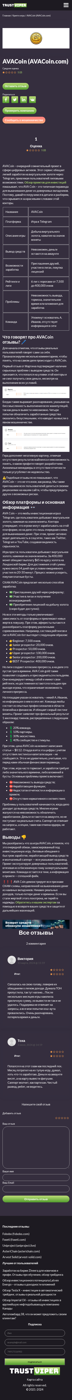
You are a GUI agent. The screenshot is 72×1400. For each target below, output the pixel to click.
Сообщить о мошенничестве (24, 120)
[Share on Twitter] (15, 100)
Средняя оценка (11, 68)
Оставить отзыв (15, 86)
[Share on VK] (33, 100)
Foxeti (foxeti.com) (14, 1239)
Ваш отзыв (9, 1123)
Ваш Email (8, 1182)
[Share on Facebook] (7, 100)
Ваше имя (8, 1171)
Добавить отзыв (12, 1113)
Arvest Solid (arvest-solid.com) (22, 1257)
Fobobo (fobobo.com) (16, 1234)
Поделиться (9, 94)
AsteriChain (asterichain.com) (21, 1251)
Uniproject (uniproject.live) (19, 1245)
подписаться (35, 1361)
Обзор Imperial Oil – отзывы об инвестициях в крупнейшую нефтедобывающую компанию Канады (32, 1304)
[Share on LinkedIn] (24, 100)
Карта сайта (35, 1379)
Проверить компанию (19, 110)
